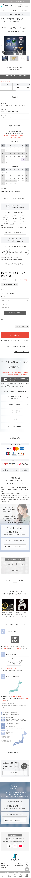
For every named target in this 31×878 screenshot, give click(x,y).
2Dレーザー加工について (15, 419)
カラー (3, 296)
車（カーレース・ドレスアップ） (16, 19)
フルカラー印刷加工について (14, 426)
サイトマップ (3, 867)
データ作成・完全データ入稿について (14, 398)
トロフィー (5, 10)
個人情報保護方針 (19, 865)
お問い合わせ (18, 863)
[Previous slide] (1, 45)
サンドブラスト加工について (15, 412)
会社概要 (3, 863)
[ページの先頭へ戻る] (27, 869)
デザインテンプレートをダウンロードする (14, 346)
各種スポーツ (5, 19)
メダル (14, 10)
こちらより (12, 224)
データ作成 (4, 304)
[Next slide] (28, 45)
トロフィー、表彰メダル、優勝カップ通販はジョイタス (12, 18)
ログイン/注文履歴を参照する (9, 284)
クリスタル (24, 10)
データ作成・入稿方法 (14, 313)
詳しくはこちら (14, 773)
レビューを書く (15, 570)
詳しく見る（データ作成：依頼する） (14, 232)
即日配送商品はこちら (14, 753)
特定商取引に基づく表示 (6, 865)
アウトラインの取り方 (15, 405)
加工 (3, 289)
